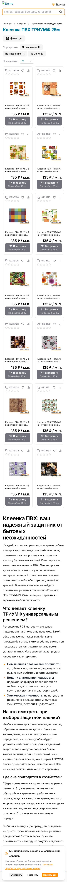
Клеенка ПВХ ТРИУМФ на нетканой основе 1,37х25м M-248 (17, 360)
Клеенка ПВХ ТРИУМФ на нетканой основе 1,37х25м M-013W (17, 106)
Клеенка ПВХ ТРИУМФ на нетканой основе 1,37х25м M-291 (17, 423)
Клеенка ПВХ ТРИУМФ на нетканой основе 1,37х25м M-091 (49, 170)
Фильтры (16, 38)
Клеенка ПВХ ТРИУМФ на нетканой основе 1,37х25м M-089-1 (17, 170)
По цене (35, 53)
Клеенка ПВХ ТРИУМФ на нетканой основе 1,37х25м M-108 (17, 233)
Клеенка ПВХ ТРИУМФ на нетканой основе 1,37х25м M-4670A (17, 487)
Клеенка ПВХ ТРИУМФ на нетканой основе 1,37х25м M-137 (49, 233)
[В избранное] (22, 70)
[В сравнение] (28, 70)
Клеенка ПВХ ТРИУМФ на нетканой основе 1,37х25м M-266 (49, 360)
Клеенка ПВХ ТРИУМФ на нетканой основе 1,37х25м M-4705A (49, 487)
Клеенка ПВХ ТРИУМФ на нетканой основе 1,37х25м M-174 (49, 296)
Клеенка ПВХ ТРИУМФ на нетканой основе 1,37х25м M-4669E (49, 423)
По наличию (29, 47)
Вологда (60, 4)
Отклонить (16, 874)
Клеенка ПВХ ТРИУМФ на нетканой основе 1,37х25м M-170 (17, 296)
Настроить (32, 874)
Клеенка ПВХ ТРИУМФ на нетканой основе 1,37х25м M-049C (49, 106)
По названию (13, 53)
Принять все (49, 874)
